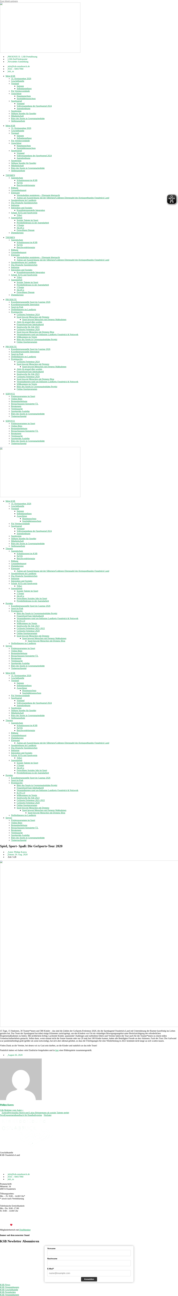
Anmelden (89, 1279)
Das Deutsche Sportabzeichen (24, 203)
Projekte (9, 603)
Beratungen (16, 406)
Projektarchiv (17, 312)
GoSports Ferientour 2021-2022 (31, 628)
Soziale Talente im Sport (27, 220)
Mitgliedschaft (17, 116)
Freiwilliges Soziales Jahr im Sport (32, 598)
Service (9, 646)
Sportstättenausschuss (26, 98)
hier (57, 1050)
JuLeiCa (20, 228)
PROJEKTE (11, 299)
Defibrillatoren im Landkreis (23, 309)
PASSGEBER (22, 1225)
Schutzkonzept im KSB (27, 180)
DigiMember (25, 1230)
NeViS (20, 183)
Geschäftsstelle (17, 81)
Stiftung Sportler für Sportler (23, 113)
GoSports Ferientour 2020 (28, 329)
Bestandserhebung (19, 401)
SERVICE (10, 394)
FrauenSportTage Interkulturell (30, 324)
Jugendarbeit (16, 218)
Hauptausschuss (24, 96)
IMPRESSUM (80, 1220)
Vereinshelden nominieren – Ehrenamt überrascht (38, 195)
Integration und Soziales (21, 208)
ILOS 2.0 (21, 621)
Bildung (14, 188)
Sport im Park (17, 307)
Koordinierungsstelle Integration (31, 210)
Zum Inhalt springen (9, 1)
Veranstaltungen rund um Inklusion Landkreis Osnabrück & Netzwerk (47, 334)
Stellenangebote (18, 121)
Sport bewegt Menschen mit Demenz (33, 317)
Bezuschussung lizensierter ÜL (24, 404)
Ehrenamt (15, 193)
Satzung (20, 86)
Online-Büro (16, 399)
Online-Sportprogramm (27, 342)
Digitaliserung (17, 233)
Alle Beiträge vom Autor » (11, 1110)
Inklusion (15, 205)
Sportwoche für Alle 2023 (28, 327)
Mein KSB (10, 76)
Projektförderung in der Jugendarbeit (33, 223)
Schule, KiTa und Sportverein (24, 213)
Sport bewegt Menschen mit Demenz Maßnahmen (44, 319)
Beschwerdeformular (26, 185)
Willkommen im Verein (27, 337)
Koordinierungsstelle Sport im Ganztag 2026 (30, 302)
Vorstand (15, 83)
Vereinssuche (17, 409)
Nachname (52, 1258)
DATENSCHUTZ (96, 1220)
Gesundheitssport (18, 190)
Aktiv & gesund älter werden (29, 322)
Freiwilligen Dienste (25, 230)
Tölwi (19, 215)
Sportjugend (16, 101)
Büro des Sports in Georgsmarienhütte (28, 118)
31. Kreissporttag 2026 (21, 78)
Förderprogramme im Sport (23, 396)
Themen (9, 548)
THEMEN (10, 175)
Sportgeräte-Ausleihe (20, 411)
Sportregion (16, 111)
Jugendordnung (23, 108)
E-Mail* (50, 1269)
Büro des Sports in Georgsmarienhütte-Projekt (37, 339)
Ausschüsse (16, 93)
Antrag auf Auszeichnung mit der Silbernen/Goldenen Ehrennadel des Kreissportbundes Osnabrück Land (63, 198)
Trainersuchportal (18, 416)
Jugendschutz (17, 178)
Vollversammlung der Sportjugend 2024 (34, 106)
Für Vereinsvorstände (20, 91)
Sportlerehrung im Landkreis (23, 200)
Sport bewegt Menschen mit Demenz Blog (35, 332)
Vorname (51, 1248)
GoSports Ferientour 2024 (28, 314)
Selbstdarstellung (24, 88)
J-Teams (20, 225)
